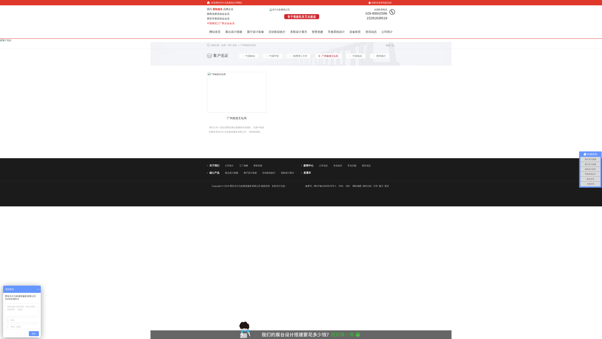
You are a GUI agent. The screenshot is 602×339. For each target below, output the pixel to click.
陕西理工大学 (300, 56)
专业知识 (337, 165)
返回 (388, 45)
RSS (341, 186)
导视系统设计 (336, 31)
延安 (387, 186)
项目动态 (366, 165)
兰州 (375, 186)
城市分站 (367, 186)
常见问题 (352, 165)
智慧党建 (317, 31)
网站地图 (357, 186)
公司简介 (387, 31)
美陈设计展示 (298, 31)
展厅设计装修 (255, 31)
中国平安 (274, 56)
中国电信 (357, 56)
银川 (381, 186)
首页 (223, 45)
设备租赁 (355, 31)
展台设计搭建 (233, 31)
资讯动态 (371, 31)
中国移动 (250, 56)
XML (348, 186)
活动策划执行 (277, 31)
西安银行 (381, 56)
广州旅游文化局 (248, 45)
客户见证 (232, 45)
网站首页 (215, 31)
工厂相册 (243, 165)
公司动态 (323, 165)
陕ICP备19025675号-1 (325, 186)
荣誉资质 (257, 165)
